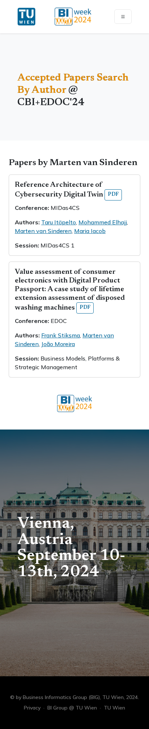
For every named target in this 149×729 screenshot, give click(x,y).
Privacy (32, 707)
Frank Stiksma (60, 335)
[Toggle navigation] (123, 16)
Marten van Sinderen (43, 230)
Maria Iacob (90, 230)
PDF (113, 194)
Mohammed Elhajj (102, 222)
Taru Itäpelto (58, 222)
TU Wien (114, 707)
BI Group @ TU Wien (72, 707)
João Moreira (58, 344)
